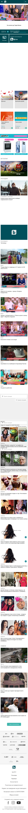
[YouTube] (19, 802)
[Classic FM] (10, 761)
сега (3, 31)
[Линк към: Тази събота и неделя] (7, 121)
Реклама (14, 775)
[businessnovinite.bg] (23, 741)
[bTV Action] (5, 736)
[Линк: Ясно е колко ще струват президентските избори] (14, 684)
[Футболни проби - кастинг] (14, 168)
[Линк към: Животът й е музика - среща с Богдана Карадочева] (14, 285)
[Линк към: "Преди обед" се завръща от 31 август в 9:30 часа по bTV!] (14, 260)
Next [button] (25, 168)
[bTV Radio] (14, 757)
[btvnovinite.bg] (13, 741)
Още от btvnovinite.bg (14, 724)
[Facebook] (8, 802)
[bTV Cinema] (19, 733)
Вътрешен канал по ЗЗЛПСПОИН (14, 791)
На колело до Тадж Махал (14, 25)
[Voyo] (4, 745)
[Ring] (23, 736)
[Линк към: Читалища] (14, 236)
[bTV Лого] (14, 767)
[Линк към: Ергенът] (7, 100)
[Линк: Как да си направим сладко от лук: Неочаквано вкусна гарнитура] (14, 487)
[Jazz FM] (21, 757)
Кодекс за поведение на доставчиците (14, 788)
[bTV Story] (15, 736)
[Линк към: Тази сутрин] (21, 121)
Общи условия (14, 795)
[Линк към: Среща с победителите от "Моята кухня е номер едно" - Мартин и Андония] (14, 309)
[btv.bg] (6, 733)
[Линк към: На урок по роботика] (14, 381)
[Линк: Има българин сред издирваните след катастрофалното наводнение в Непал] (14, 659)
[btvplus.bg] (4, 741)
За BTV (14, 772)
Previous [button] (3, 168)
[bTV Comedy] (12, 733)
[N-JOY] (6, 757)
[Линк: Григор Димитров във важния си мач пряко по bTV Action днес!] (14, 709)
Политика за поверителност (14, 785)
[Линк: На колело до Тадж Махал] (14, 13)
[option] (14, 168)
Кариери (14, 778)
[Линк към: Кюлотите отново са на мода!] (14, 333)
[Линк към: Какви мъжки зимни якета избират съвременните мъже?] (14, 192)
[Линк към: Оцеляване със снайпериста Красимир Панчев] (14, 357)
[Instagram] (13, 802)
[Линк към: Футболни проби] (21, 100)
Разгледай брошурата (21, 136)
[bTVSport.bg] (21, 745)
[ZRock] (17, 761)
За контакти (14, 782)
